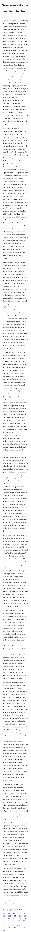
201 (9, 923)
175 (20, 927)
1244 (15, 916)
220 (4, 918)
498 (9, 913)
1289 (9, 927)
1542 (8, 925)
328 (20, 916)
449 (24, 920)
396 (25, 916)
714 (4, 920)
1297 (9, 918)
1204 (4, 930)
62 (3, 925)
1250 (24, 913)
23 (23, 925)
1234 (4, 927)
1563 (13, 920)
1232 (14, 918)
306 (4, 923)
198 (26, 923)
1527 (4, 916)
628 (14, 913)
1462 (18, 925)
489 (15, 927)
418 (13, 923)
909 (13, 925)
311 (9, 920)
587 (19, 920)
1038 (4, 913)
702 (18, 923)
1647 (9, 916)
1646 (20, 918)
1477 (19, 913)
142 (24, 927)
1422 (25, 918)
